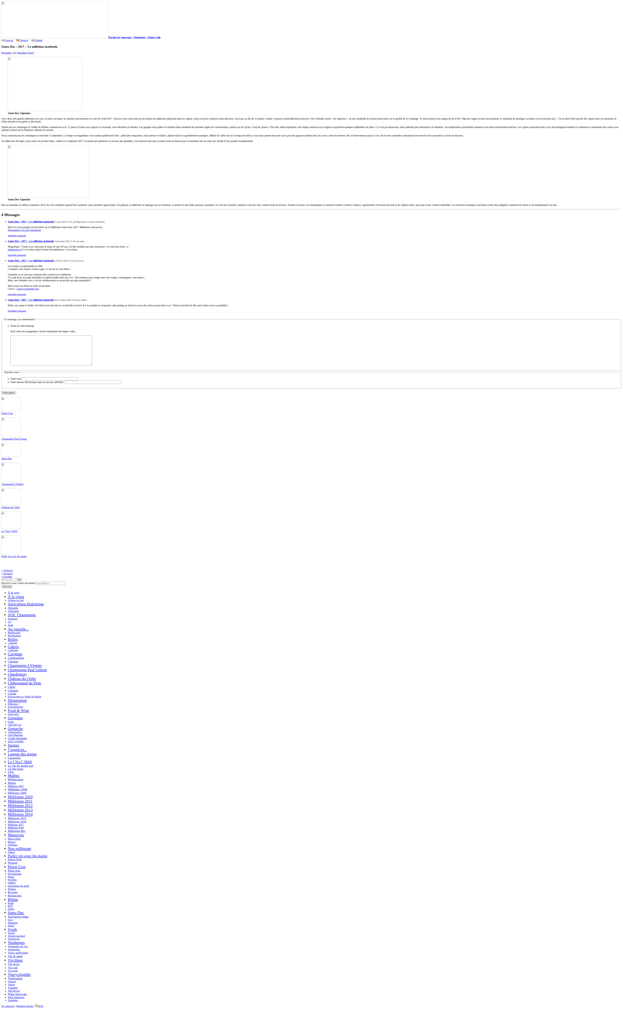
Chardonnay (17, 674)
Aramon (12, 618)
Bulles (13, 639)
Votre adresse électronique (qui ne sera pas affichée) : (37, 382)
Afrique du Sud (16, 600)
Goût (11, 721)
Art (9, 621)
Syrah (12, 929)
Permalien (6, 52)
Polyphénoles (15, 874)
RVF (10, 906)
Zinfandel (13, 1000)
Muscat (11, 842)
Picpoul (12, 862)
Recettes (13, 892)
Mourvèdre (14, 838)
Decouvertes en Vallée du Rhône (24, 696)
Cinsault (13, 690)
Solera (11, 925)
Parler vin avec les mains (14, 556)
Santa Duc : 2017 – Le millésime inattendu (31, 221)
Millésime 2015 (17, 818)
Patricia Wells (15, 859)
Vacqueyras (14, 938)
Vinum (11, 984)
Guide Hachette (17, 738)
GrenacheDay (15, 732)
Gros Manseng (15, 735)
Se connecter (7, 1006)
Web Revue (14, 991)
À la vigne (16, 597)
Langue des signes (22, 754)
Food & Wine (18, 710)
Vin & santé (15, 956)
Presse (11, 876)
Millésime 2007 (16, 786)
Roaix (11, 903)
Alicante (13, 608)
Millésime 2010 (20, 797)
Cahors (13, 646)
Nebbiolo (12, 845)
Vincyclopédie (19, 974)
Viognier (13, 987)
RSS (40, 1006)
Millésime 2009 (17, 793)
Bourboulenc (14, 635)
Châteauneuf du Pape (24, 683)
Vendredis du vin (18, 946)
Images (13, 745)
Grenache (15, 728)
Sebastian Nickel (25, 52)
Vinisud (12, 981)
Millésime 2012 (20, 805)
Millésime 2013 (20, 810)
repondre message (17, 235)
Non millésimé (19, 848)
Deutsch (23, 40)
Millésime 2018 (16, 827)
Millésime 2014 (20, 814)
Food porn (13, 714)
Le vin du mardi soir (20, 765)
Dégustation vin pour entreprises (24, 230)
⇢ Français (7, 570)
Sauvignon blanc (18, 916)
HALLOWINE (16, 741)
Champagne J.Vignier (12, 484)
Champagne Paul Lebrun (14, 439)
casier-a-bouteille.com (28, 288)
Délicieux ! (13, 704)
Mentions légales (24, 1006)
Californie (13, 650)
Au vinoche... (18, 629)
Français (8, 40)
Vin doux (14, 964)
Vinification (15, 978)
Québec (12, 882)
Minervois (16, 835)
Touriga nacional (16, 936)
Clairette (12, 693)
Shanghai (12, 922)
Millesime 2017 (16, 824)
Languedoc (14, 758)
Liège (11, 772)
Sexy (10, 919)
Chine (11, 687)
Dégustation (17, 700)
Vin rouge (13, 970)
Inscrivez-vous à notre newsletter (18, 583)
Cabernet (12, 643)
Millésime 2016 (17, 821)
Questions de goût (18, 885)
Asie (10, 625)
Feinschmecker (15, 706)
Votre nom (15, 378)
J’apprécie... (17, 750)
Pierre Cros (7, 413)
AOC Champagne (22, 615)
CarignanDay (16, 658)
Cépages (13, 661)
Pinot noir (14, 870)
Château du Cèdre (10, 507)
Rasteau (12, 889)
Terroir (11, 933)
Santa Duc (6, 458)
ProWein (12, 879)
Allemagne (13, 611)
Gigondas (15, 718)
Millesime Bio (16, 831)
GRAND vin (14, 724)
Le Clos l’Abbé (9, 531)
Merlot (12, 783)
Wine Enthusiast (16, 997)
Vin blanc (15, 960)
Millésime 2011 (20, 801)
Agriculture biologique (26, 604)
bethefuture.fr (15, 249)
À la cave (13, 592)
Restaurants (14, 895)
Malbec (14, 775)
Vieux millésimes (18, 952)
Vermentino (14, 949)
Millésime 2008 (17, 789)
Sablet (11, 909)
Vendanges (16, 942)
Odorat (11, 852)
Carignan (15, 654)
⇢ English (6, 576)
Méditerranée (15, 779)
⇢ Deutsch (6, 573)
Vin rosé (13, 967)
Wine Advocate (17, 994)
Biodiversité (14, 632)
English (38, 40)
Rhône (13, 899)
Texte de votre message (22, 325)
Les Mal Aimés (15, 769)
